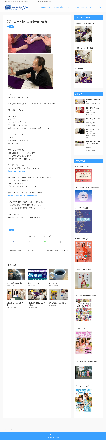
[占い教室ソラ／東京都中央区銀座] (15, 7)
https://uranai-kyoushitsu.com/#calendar (22, 195)
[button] (14, 241)
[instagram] (55, 435)
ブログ (11, 26)
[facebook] (50, 435)
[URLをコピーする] (60, 241)
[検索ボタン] (100, 7)
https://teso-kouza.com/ (16, 171)
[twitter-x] (53, 435)
